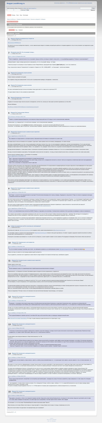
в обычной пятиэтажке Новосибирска (18, 318)
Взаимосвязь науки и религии (23, 97)
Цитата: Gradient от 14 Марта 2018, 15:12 (16, 395)
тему (16, 122)
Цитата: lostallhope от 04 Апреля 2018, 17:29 (17, 300)
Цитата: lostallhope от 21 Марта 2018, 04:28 (17, 357)
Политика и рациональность (44, 205)
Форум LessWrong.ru (16, 3)
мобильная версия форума (85, 3)
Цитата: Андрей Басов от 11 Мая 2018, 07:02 (17, 155)
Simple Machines (54, 419)
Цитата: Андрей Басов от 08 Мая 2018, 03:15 (17, 192)
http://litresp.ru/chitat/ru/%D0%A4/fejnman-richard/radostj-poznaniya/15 (23, 107)
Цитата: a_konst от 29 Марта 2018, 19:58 (16, 328)
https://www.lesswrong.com (59, 230)
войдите (25, 8)
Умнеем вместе (75, 3)
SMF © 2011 (51, 419)
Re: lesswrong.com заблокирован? (33, 226)
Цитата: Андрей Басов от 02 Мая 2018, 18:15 (17, 265)
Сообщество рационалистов (17, 226)
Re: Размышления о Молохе (22, 112)
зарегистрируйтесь (32, 8)
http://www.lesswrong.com (25, 230)
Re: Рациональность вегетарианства (25, 242)
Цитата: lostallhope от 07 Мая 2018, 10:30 (16, 246)
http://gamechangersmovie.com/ (66, 249)
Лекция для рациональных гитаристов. (25, 38)
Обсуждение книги (15, 52)
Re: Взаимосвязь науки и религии (24, 72)
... (14, 35)
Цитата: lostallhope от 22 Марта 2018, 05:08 (17, 376)
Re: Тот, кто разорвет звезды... (27, 52)
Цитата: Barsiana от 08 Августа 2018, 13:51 (16, 116)
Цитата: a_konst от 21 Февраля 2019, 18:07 (16, 56)
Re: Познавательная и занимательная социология (27, 131)
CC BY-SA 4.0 (51, 418)
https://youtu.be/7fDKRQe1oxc (14, 42)
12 (15, 35)
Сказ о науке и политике (27, 205)
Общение (13, 38)
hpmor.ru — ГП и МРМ (66, 3)
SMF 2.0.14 (48, 419)
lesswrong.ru (57, 3)
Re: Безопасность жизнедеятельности (26, 296)
